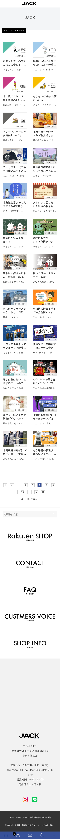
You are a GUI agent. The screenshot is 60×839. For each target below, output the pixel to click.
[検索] (54, 514)
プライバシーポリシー (18, 817)
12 (43, 492)
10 (22, 492)
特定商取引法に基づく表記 (40, 817)
